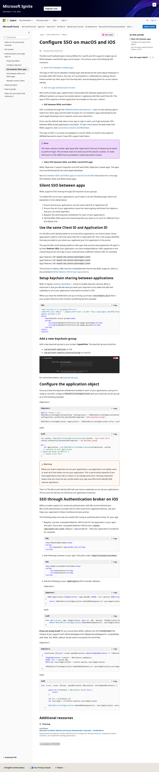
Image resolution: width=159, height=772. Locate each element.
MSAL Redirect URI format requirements (71, 272)
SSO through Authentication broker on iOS (142, 48)
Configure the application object (141, 43)
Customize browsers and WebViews (73, 127)
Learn (42, 34)
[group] (79, 320)
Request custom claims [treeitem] (16, 81)
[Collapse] (29, 33)
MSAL (64, 34)
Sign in (153, 20)
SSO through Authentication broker (59, 87)
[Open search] (147, 20)
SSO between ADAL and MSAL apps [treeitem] (16, 75)
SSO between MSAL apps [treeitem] (16, 69)
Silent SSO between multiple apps (58, 67)
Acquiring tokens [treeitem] (13, 61)
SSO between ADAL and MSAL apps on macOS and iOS (67, 175)
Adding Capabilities (62, 284)
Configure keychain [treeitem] (14, 65)
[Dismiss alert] (154, 5)
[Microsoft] (4, 20)
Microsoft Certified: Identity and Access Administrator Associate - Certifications (71, 730)
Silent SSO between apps (141, 39)
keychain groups (70, 377)
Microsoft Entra (53, 34)
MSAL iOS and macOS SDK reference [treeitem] (15, 94)
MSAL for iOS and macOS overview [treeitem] (14, 43)
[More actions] (117, 35)
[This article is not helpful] (153, 57)
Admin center (149, 27)
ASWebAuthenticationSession (78, 109)
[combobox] (16, 37)
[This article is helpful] (150, 57)
